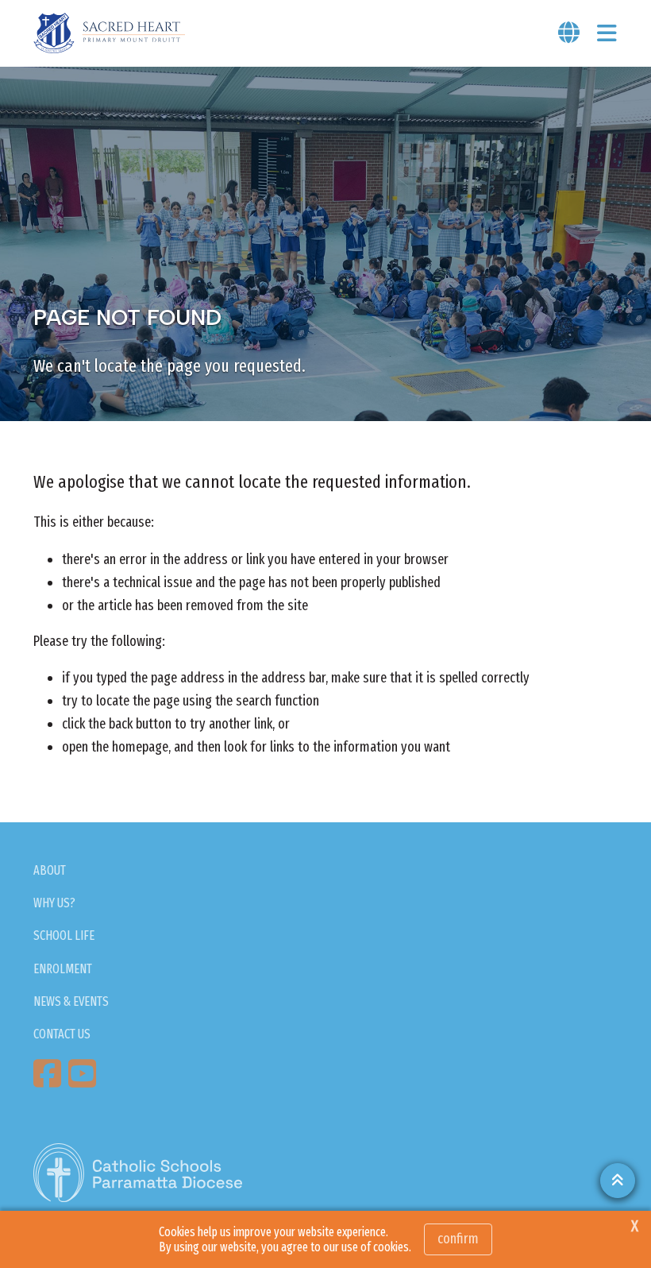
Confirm (458, 1238)
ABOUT (49, 870)
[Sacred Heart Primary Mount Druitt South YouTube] (84, 1073)
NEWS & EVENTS (71, 1001)
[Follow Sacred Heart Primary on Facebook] (49, 1073)
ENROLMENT (62, 968)
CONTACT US (62, 1034)
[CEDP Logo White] (138, 1172)
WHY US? (54, 902)
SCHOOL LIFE (63, 935)
